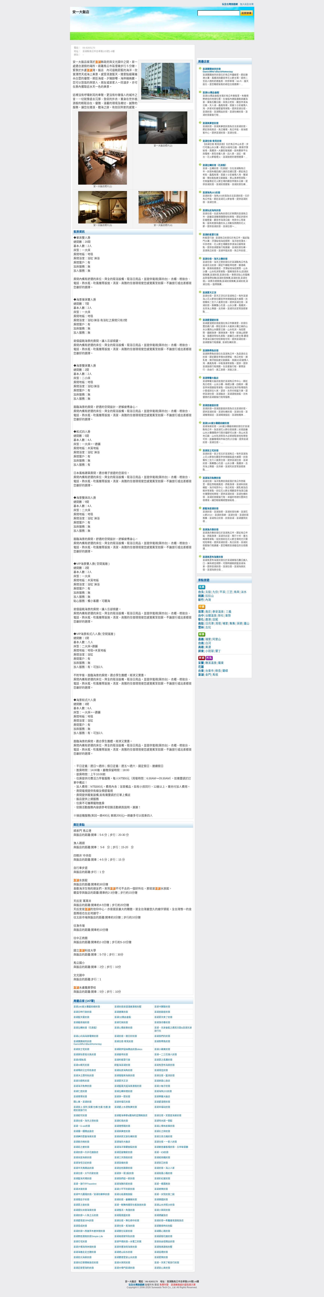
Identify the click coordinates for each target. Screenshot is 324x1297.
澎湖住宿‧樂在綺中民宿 (126, 1220)
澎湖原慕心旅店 (162, 1081)
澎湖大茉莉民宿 (122, 1262)
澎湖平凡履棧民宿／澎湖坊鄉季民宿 (92, 1194)
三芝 (229, 591)
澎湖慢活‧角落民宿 (124, 1210)
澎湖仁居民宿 (80, 1091)
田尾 (215, 619)
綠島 (218, 670)
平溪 (222, 591)
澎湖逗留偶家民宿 (123, 1152)
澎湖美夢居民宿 (122, 1131)
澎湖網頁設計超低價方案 (183, 1284)
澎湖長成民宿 (80, 1226)
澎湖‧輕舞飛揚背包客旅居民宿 (130, 1205)
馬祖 (215, 674)
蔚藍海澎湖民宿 (122, 1065)
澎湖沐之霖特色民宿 (84, 1075)
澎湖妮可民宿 (80, 1115)
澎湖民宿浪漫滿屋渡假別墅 (127, 1006)
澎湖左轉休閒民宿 (123, 1091)
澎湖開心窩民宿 (162, 1231)
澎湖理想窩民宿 (122, 1126)
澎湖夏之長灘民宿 (163, 1060)
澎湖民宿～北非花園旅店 (86, 1152)
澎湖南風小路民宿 (163, 1173)
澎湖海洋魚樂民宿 (83, 1086)
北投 (208, 591)
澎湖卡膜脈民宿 (162, 1006)
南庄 (208, 611)
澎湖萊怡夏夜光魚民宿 (85, 1054)
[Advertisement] (162, 28)
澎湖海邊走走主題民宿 (85, 1252)
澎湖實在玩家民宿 (123, 1231)
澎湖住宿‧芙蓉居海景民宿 (167, 1115)
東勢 (228, 615)
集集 (232, 623)
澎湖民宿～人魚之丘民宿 (86, 1215)
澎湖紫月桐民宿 (81, 1142)
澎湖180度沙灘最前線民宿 (87, 1006)
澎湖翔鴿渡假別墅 (163, 1247)
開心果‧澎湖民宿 (83, 1102)
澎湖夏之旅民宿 (81, 1205)
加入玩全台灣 (247, 4)
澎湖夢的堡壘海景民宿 (85, 1136)
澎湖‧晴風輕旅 (162, 1184)
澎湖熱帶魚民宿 (162, 1041)
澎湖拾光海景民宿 (83, 1257)
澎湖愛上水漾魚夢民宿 (125, 1107)
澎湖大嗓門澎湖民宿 (124, 1268)
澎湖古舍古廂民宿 (163, 1136)
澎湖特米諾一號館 (163, 1121)
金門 (208, 674)
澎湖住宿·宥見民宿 (123, 1041)
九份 (215, 591)
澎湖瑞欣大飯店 (122, 1142)
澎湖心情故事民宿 (123, 1027)
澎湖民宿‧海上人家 (164, 1168)
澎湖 (98, 61)
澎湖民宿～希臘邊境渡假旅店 (169, 1220)
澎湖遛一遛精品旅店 (84, 1131)
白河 (208, 643)
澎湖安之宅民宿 (81, 1049)
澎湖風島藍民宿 (122, 1215)
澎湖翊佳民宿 (161, 1070)
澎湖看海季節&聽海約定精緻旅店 (130, 1115)
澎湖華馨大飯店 (162, 1096)
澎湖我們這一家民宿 (124, 1178)
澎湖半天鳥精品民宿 (84, 1168)
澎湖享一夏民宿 (122, 1096)
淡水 (244, 591)
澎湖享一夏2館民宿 (124, 1173)
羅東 (221, 662)
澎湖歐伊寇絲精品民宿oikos (128, 1049)
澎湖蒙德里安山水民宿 (125, 1257)
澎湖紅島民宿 (121, 1121)
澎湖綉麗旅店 (161, 1215)
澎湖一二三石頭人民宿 (165, 1054)
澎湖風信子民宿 (81, 1199)
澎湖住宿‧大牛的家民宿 (86, 1173)
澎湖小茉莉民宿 (162, 1210)
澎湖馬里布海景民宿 (164, 1065)
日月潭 (209, 623)
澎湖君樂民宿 (161, 1189)
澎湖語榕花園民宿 (163, 1236)
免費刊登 (164, 1284)
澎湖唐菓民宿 (121, 1012)
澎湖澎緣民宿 (121, 1163)
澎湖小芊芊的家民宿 (124, 1189)
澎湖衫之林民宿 (162, 1131)
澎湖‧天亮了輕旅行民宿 (166, 1262)
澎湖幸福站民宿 (162, 1107)
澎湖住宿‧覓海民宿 (124, 1226)
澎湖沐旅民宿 (80, 1189)
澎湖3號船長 (80, 1060)
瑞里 (208, 639)
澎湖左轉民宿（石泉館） (86, 1027)
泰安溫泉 (218, 611)
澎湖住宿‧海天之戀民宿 (86, 1121)
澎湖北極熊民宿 (81, 1081)
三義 (228, 611)
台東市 (209, 670)
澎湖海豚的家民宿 (123, 1184)
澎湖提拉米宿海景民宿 (85, 1210)
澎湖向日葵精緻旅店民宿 (86, 1262)
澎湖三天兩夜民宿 (123, 1157)
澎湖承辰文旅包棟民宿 (125, 1136)
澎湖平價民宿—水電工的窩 (127, 1241)
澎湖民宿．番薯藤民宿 (125, 1199)
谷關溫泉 (211, 615)
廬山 (246, 623)
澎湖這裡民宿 (161, 1252)
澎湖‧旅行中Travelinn (85, 1184)
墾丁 (218, 651)
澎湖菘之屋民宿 (81, 1147)
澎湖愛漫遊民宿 (162, 1102)
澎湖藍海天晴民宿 (83, 1178)
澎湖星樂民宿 (161, 1257)
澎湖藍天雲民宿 (81, 1017)
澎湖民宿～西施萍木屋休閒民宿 (89, 1231)
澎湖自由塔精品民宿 (164, 1241)
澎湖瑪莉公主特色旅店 (85, 1070)
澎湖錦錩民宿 (161, 1199)
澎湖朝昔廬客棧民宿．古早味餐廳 (171, 1147)
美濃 (208, 647)
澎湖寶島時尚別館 (163, 1226)
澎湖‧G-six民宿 (82, 1126)
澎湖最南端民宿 (81, 1022)
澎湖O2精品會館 (122, 1017)
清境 (218, 623)
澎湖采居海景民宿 (83, 1157)
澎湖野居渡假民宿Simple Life (88, 1236)
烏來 (236, 591)
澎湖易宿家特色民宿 (124, 1236)
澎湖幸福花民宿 (122, 1102)
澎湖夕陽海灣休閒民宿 (85, 1247)
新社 (221, 615)
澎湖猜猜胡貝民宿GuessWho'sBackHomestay (88, 1042)
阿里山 (216, 639)
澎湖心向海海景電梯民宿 (86, 1036)
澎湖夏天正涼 (121, 1081)
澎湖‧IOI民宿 (161, 1152)
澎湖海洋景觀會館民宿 (125, 1147)
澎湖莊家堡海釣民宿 (84, 1268)
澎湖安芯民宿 (161, 1163)
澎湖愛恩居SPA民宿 (84, 1220)
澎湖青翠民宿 (80, 1096)
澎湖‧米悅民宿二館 (164, 1194)
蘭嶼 (225, 670)
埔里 (225, 623)
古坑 (208, 627)
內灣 (208, 599)
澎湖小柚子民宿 (162, 1086)
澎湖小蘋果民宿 (162, 1049)
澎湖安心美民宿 (162, 1268)
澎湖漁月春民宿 (162, 1022)
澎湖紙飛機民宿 (162, 1157)
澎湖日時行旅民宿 (83, 1012)
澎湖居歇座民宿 (162, 1012)
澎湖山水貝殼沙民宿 (164, 1205)
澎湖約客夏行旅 (122, 1060)
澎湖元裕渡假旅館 (123, 1194)
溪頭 (239, 623)
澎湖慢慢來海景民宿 (124, 1075)
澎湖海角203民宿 (163, 1091)
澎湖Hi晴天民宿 (81, 1065)
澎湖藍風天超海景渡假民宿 (127, 1086)
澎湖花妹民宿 (121, 1022)
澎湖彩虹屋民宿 (162, 1178)
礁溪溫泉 (211, 662)
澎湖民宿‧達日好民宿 (125, 1036)
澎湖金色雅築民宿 (123, 1168)
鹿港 (208, 619)
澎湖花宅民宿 (80, 1241)
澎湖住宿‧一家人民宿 (165, 1142)
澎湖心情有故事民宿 (164, 1126)
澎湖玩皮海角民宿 (123, 1070)
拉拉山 (209, 595)
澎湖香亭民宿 (121, 1054)
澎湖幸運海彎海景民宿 (125, 1247)
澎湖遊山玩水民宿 (123, 1252)
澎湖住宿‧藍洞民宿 (164, 1075)
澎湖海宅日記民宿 (83, 1163)
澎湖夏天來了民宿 (163, 1017)
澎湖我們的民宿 (162, 1036)
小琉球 (209, 651)
